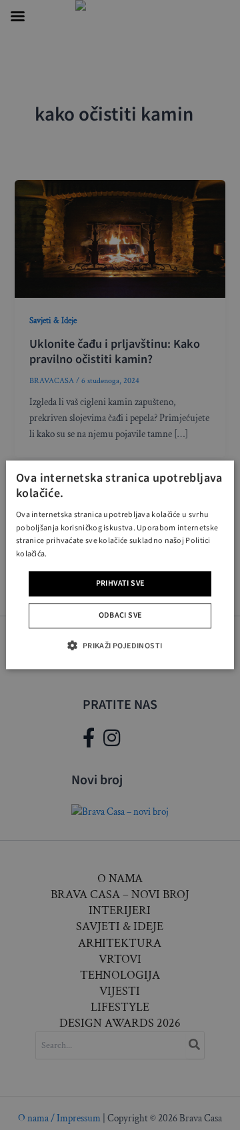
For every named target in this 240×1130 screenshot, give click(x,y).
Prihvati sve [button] (120, 583)
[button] (119, 646)
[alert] (120, 565)
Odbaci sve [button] (120, 616)
